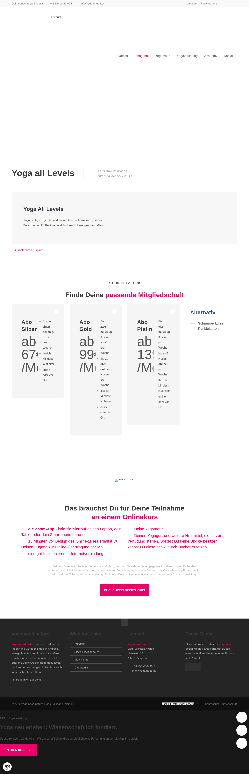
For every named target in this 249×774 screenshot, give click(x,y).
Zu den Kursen (18, 750)
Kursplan (80, 643)
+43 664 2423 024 (60, 3)
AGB (199, 703)
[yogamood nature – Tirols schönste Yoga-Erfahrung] (31, 17)
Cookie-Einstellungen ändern (178, 703)
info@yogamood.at (92, 3)
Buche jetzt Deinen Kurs (124, 590)
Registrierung (209, 3)
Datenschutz (229, 703)
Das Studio (81, 667)
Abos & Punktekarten (87, 651)
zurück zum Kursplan (28, 250)
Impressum (212, 703)
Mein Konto (82, 659)
